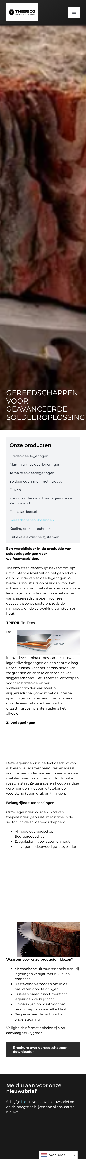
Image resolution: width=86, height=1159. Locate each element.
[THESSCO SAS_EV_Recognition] (67, 1123)
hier (24, 1102)
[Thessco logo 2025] (22, 5)
